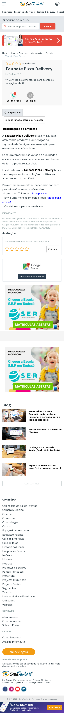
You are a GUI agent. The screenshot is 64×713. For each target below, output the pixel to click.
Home (5, 53)
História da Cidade (13, 547)
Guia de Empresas (19, 53)
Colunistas (8, 518)
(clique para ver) (39, 193)
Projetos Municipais (14, 580)
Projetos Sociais (11, 584)
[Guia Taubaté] (32, 3)
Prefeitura (8, 576)
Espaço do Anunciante (15, 530)
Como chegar (10, 522)
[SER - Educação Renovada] (32, 307)
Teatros (7, 592)
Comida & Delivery (46, 11)
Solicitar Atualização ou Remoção (25, 120)
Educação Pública (12, 534)
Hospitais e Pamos (13, 551)
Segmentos (9, 588)
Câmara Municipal (13, 510)
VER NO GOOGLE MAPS (32, 276)
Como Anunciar (11, 621)
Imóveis (7, 555)
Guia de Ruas (10, 543)
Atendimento (10, 617)
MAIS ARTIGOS (32, 483)
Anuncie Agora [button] (18, 652)
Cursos (6, 526)
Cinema (6, 514)
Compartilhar (13, 112)
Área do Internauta (13, 641)
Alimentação (37, 53)
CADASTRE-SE (55, 707)
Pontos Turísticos (13, 571)
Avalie (53, 249)
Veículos (7, 604)
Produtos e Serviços (24, 11)
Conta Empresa (11, 637)
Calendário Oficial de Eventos (19, 506)
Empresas (7, 11)
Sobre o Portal (10, 625)
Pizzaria (49, 53)
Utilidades (8, 600)
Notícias (7, 563)
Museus (7, 559)
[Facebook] (5, 689)
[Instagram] (11, 689)
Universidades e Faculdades (19, 596)
